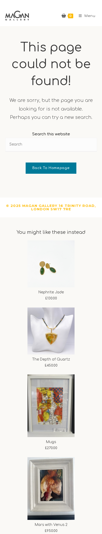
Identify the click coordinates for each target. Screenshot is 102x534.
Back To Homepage (51, 168)
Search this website (51, 134)
